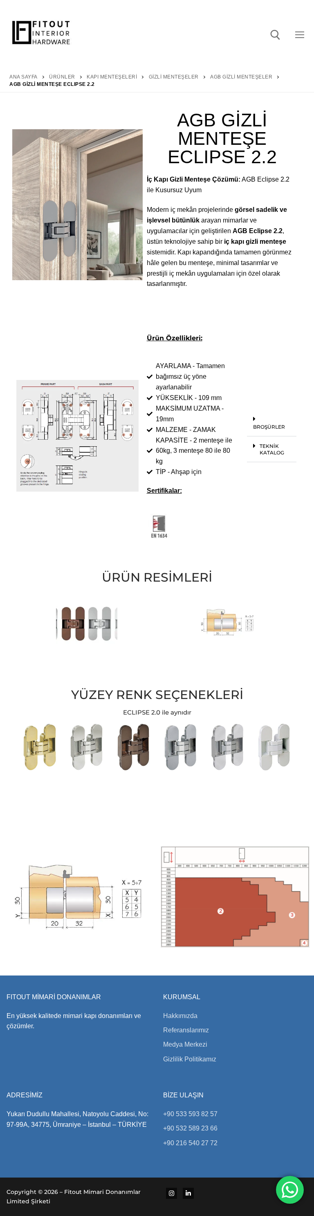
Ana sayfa (23, 76)
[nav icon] (301, 34)
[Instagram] (171, 1193)
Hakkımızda (180, 1015)
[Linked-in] (188, 1193)
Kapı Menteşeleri (112, 76)
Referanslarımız (186, 1030)
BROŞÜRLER (269, 427)
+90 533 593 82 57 (190, 1113)
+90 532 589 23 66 (190, 1128)
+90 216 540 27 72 (190, 1143)
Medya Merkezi (185, 1044)
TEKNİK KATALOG (272, 449)
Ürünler (62, 76)
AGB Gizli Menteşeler (241, 76)
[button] (272, 422)
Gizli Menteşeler (174, 76)
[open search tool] (275, 35)
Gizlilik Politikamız (189, 1059)
